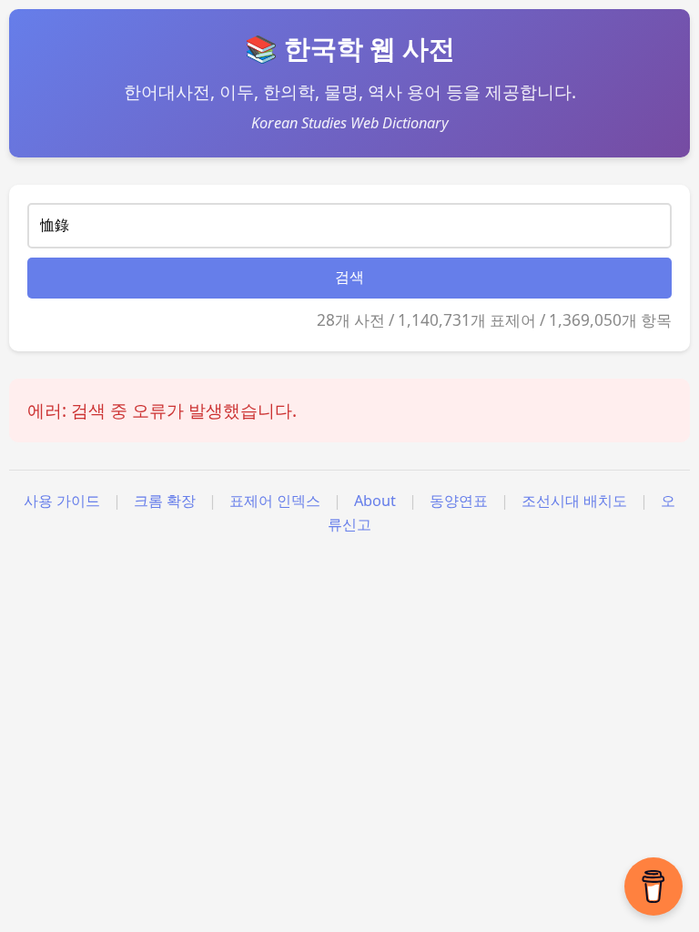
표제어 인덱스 (274, 501)
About (375, 501)
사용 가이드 (62, 501)
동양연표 (459, 501)
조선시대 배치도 (574, 501)
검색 (349, 277)
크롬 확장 (165, 501)
